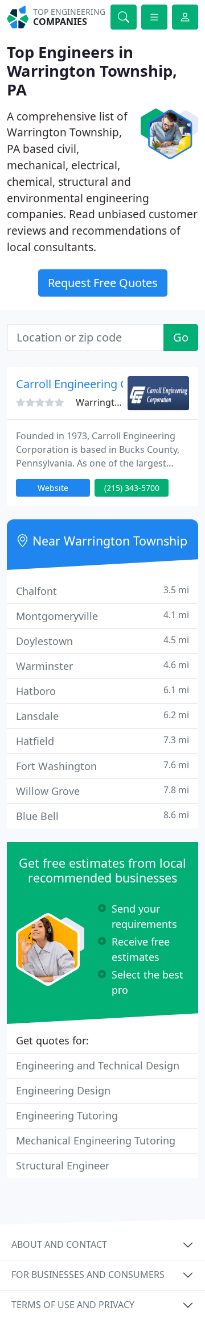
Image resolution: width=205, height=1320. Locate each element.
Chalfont (102, 591)
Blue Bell (102, 816)
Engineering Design (63, 1090)
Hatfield (102, 741)
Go (180, 337)
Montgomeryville (102, 616)
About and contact (59, 1244)
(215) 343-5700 (131, 487)
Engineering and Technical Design (97, 1065)
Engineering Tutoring (67, 1115)
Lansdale (102, 716)
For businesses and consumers (88, 1274)
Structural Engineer (62, 1165)
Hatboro (102, 691)
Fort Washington (102, 766)
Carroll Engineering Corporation (100, 384)
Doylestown (102, 641)
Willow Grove (102, 791)
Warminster (102, 666)
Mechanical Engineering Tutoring (95, 1140)
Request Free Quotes (103, 282)
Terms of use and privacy (72, 1304)
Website (53, 487)
